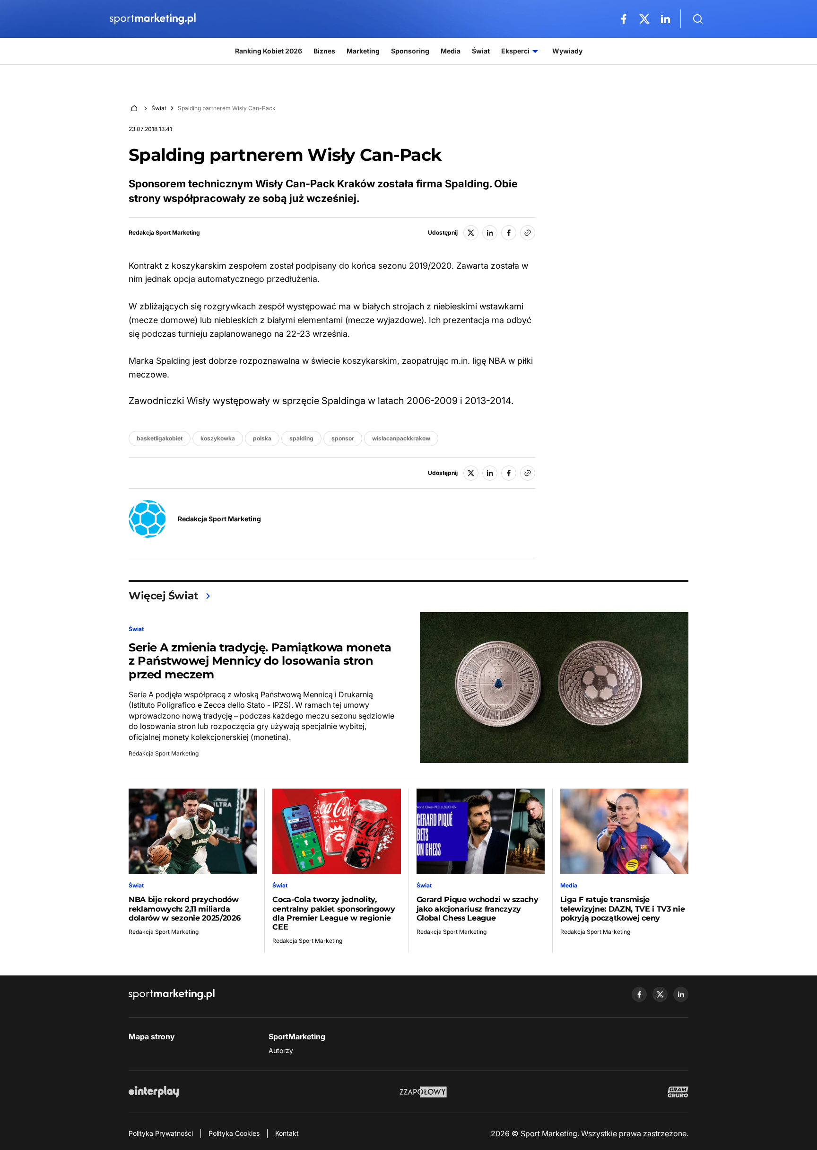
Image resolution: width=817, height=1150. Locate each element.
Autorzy (281, 1050)
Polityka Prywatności (161, 1133)
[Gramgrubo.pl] (678, 1091)
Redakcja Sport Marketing (164, 233)
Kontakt (287, 1133)
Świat (158, 108)
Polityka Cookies (234, 1133)
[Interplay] (154, 1091)
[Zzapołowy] (423, 1091)
